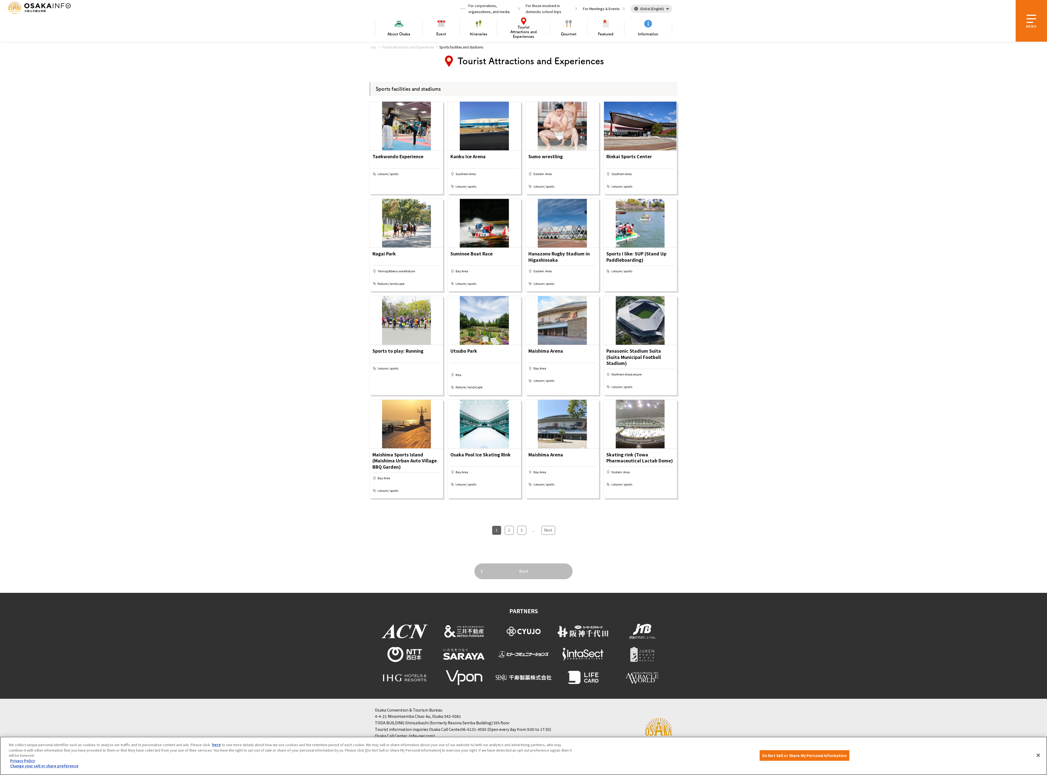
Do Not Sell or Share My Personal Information (804, 755)
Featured (605, 34)
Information (648, 34)
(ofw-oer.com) (422, 736)
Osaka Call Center (391, 736)
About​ (398, 34)
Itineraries (478, 34)
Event (441, 34)
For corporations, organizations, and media (489, 8)
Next (548, 530)
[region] (523, 756)
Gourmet (568, 34)
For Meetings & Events (601, 8)
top (373, 47)
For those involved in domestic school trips (543, 8)
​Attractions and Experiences (523, 31)
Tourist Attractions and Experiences (408, 47)
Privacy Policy (22, 760)
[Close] (1038, 755)
